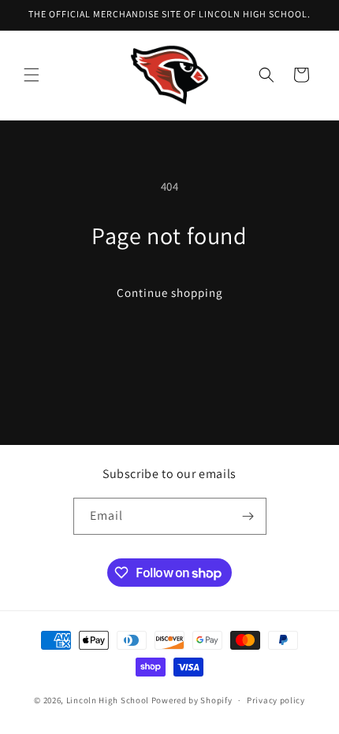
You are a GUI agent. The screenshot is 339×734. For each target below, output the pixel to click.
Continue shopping (170, 292)
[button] (31, 74)
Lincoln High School (107, 700)
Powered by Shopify (192, 700)
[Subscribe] (248, 516)
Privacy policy (276, 700)
